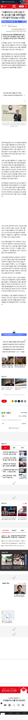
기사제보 (10, 713)
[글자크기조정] (23, 26)
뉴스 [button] (5, 447)
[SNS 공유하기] (25, 26)
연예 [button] (22, 447)
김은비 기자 (10, 25)
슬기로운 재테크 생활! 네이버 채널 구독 (14, 93)
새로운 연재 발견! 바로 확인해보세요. (13, 95)
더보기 (24, 503)
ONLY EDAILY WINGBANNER (14, 6)
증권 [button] (14, 447)
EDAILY (2, 6)
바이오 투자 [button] (5, 530)
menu (26, 6)
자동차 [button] (22, 530)
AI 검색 (21, 6)
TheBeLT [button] (14, 530)
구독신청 (17, 713)
